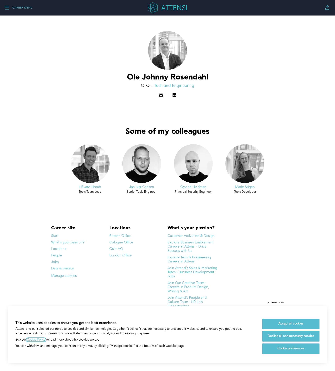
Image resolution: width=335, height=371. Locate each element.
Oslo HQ (116, 249)
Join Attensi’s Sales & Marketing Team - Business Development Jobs (192, 272)
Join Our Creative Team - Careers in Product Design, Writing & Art (188, 287)
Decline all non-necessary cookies (291, 336)
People (56, 255)
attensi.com (276, 302)
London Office (120, 255)
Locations (58, 249)
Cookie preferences (290, 348)
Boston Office (120, 236)
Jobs (55, 262)
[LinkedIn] (174, 95)
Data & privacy (62, 268)
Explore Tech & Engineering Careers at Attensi (189, 260)
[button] (327, 7)
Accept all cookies (290, 323)
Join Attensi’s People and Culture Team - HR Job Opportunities (187, 302)
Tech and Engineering (174, 86)
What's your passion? (67, 242)
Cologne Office (121, 242)
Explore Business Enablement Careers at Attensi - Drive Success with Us (190, 247)
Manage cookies (64, 276)
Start (54, 236)
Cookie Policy (36, 340)
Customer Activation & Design (191, 236)
